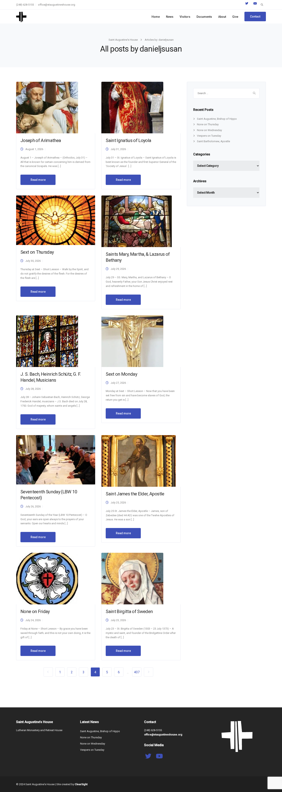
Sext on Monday (121, 374)
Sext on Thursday (37, 252)
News (169, 16)
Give (235, 16)
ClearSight (81, 784)
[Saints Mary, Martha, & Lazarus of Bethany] (136, 221)
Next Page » (148, 672)
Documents (204, 16)
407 (137, 672)
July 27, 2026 (118, 382)
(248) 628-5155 (25, 4)
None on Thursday (208, 124)
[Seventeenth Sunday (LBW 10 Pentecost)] (55, 459)
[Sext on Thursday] (55, 220)
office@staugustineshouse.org (56, 4)
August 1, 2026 (34, 149)
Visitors (185, 16)
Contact (255, 16)
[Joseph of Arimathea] (47, 107)
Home (156, 16)
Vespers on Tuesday (209, 135)
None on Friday (35, 611)
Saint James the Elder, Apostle (135, 493)
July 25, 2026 (118, 502)
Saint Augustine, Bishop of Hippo (217, 118)
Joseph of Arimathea (40, 140)
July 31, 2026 (118, 149)
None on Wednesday (209, 130)
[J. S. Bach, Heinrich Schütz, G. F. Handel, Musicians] (47, 340)
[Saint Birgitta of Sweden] (132, 578)
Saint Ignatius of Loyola (128, 140)
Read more (38, 179)
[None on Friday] (47, 578)
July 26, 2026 (33, 506)
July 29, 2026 (118, 268)
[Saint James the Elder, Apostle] (138, 460)
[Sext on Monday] (132, 340)
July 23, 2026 (118, 620)
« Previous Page (48, 672)
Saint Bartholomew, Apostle (213, 141)
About (222, 16)
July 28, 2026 (33, 388)
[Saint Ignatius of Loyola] (132, 107)
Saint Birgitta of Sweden (129, 611)
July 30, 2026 (33, 260)
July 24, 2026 (33, 620)
